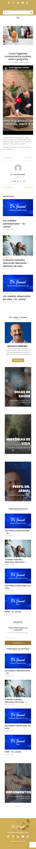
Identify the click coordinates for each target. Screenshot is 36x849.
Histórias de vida (8, 257)
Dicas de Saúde (8, 158)
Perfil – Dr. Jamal (13, 611)
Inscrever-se (18, 643)
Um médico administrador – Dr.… (17, 531)
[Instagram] (13, 2)
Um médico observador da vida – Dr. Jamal (17, 298)
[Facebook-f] (8, 2)
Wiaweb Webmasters (18, 843)
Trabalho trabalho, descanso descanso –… (16, 560)
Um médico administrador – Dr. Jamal (14, 223)
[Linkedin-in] (18, 2)
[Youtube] (22, 2)
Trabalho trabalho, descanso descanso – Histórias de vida (16, 263)
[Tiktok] (27, 2)
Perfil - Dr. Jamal (8, 217)
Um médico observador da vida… (18, 586)
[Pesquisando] (31, 12)
